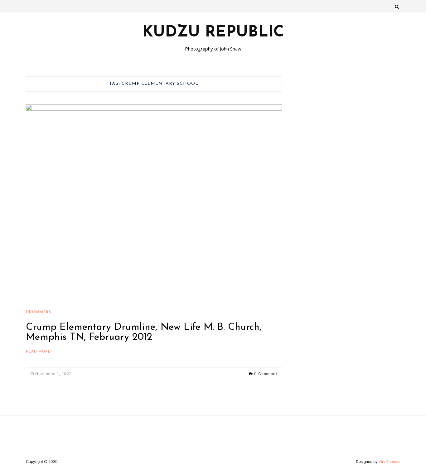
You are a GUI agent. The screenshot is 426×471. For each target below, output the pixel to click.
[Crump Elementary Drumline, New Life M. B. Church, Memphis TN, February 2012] (154, 200)
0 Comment (265, 373)
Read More (38, 351)
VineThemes (389, 461)
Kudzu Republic (213, 33)
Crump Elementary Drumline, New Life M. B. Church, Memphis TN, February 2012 (144, 332)
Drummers (38, 312)
